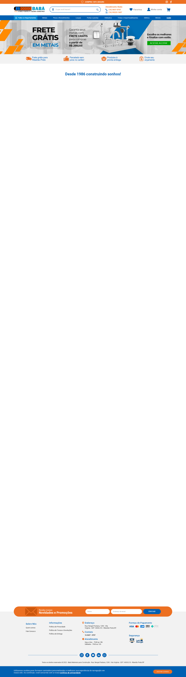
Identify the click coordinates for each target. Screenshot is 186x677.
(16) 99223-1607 (115, 12)
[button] (53, 9)
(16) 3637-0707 (115, 10)
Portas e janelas (92, 18)
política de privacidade (70, 673)
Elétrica (146, 18)
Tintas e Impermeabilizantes (128, 18)
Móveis (158, 18)
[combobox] (75, 10)
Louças (78, 18)
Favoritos (137, 10)
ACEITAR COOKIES (163, 672)
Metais (44, 18)
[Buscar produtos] (97, 9)
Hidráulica (108, 18)
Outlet (169, 18)
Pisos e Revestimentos (61, 18)
